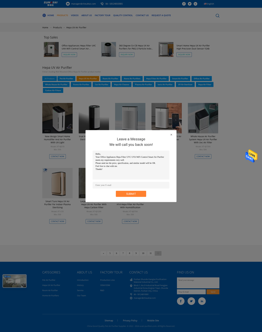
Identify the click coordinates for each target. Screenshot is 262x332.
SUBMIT (131, 193)
